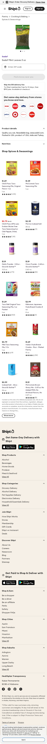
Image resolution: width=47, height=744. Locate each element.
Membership (7, 523)
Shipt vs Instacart (10, 530)
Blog (4, 555)
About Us (6, 545)
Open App (40, 2)
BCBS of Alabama (10, 684)
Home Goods (8, 467)
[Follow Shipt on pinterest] (14, 689)
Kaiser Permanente (10, 681)
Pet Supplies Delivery (11, 495)
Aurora (5, 656)
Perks (4, 606)
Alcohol (5, 460)
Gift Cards (7, 527)
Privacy (21, 722)
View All (5, 477)
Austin (5, 624)
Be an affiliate (8, 602)
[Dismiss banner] (3, 2)
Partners (6, 559)
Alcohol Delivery (9, 492)
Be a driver (7, 599)
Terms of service (8, 722)
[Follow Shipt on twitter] (20, 689)
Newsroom (7, 552)
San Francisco (8, 627)
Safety (5, 609)
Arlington (6, 652)
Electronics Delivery (11, 498)
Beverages (7, 463)
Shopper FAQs (8, 613)
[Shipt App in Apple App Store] (9, 447)
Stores (5, 520)
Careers (5, 548)
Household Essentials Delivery (15, 502)
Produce (5, 470)
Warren (5, 659)
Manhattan (7, 638)
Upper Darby (8, 663)
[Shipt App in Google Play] (26, 447)
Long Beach (7, 666)
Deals (4, 534)
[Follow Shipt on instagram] (9, 689)
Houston (6, 634)
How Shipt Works (10, 517)
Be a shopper (8, 596)
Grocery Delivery (9, 488)
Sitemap (6, 562)
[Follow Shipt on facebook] (3, 689)
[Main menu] (4, 8)
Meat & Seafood (9, 473)
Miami (4, 631)
